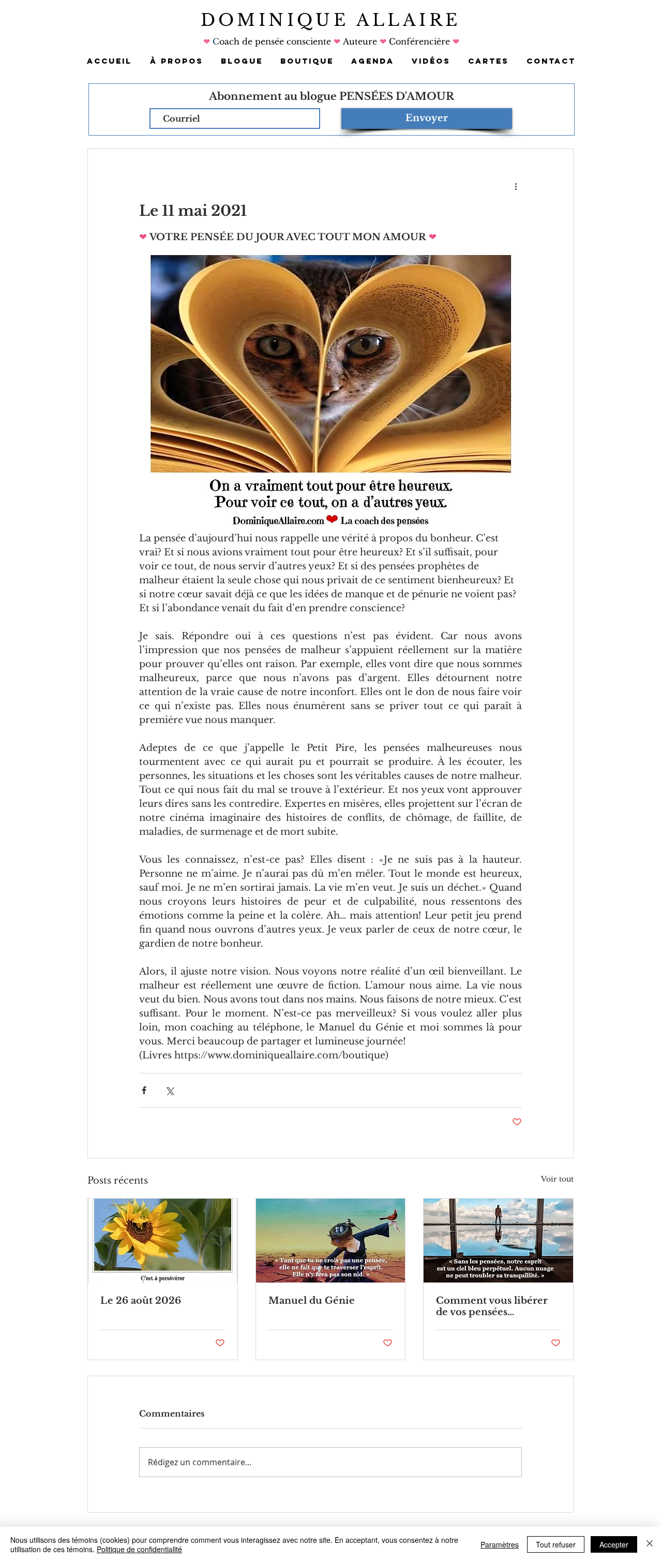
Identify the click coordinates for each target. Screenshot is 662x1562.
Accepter (613, 1544)
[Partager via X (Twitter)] (169, 1090)
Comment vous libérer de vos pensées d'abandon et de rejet (492, 1306)
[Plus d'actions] (515, 186)
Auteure (360, 41)
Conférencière (418, 41)
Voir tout (557, 1179)
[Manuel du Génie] (330, 1241)
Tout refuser (556, 1544)
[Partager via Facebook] (144, 1090)
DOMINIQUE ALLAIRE (331, 20)
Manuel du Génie (311, 1300)
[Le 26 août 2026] (162, 1241)
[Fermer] (649, 1544)
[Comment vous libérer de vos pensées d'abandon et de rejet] (498, 1241)
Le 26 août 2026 (140, 1300)
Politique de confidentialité (139, 1549)
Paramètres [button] (499, 1544)
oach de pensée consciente (276, 41)
